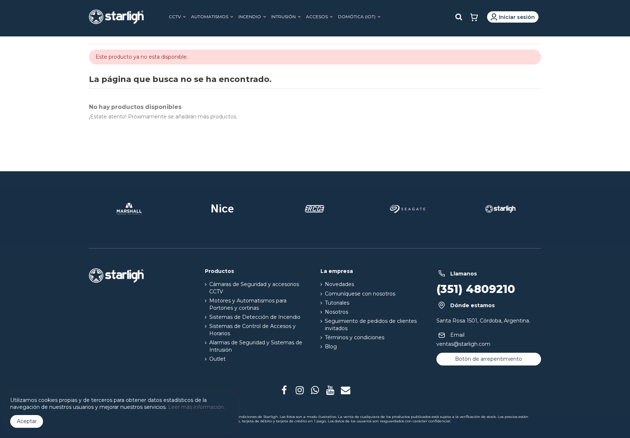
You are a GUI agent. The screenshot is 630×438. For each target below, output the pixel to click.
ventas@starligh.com (463, 344)
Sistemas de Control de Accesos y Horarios (252, 330)
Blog (331, 346)
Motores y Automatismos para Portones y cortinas (248, 304)
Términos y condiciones (354, 337)
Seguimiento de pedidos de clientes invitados (371, 325)
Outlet (217, 359)
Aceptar (27, 421)
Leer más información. (196, 407)
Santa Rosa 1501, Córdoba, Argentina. (483, 320)
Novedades (339, 284)
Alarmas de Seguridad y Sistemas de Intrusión (255, 346)
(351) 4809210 (475, 289)
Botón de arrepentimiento (488, 359)
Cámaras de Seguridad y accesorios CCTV (254, 288)
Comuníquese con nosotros (360, 293)
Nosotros (336, 312)
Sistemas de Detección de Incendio (254, 317)
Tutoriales (337, 303)
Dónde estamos (472, 305)
